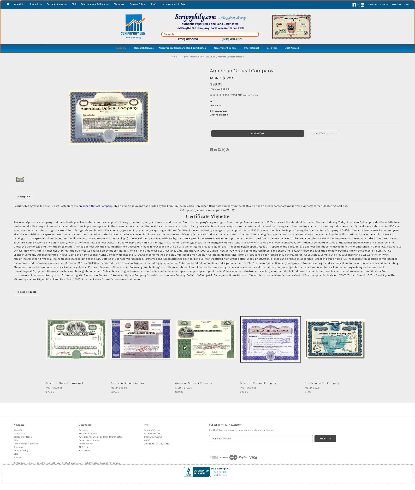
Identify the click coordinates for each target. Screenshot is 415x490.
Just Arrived (292, 47)
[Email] (215, 150)
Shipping (119, 4)
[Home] (8, 4)
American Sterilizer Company (193, 383)
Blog (153, 4)
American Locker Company (322, 383)
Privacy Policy (137, 4)
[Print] (219, 150)
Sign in (384, 4)
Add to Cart (76, 342)
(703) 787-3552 (188, 39)
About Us (19, 4)
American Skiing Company (127, 383)
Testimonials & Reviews (95, 4)
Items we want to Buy (173, 4)
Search (372, 4)
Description (23, 196)
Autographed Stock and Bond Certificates (182, 47)
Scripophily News (57, 4)
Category (121, 47)
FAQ (74, 4)
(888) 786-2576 (232, 39)
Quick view (76, 336)
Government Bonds (225, 47)
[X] (358, 5)
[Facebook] (354, 5)
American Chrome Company (258, 383)
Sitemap (18, 457)
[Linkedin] (362, 5)
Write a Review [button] (250, 95)
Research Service (144, 47)
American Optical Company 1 (64, 383)
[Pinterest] (227, 150)
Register (396, 4)
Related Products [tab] (26, 291)
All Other (272, 47)
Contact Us (36, 4)
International (251, 47)
